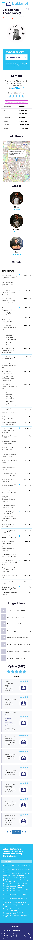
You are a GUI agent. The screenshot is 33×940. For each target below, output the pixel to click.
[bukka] (16, 3)
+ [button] (5, 143)
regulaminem (5, 938)
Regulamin (16, 930)
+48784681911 (17, 88)
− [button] (5, 146)
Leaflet (28, 181)
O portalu (7, 930)
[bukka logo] (16, 927)
